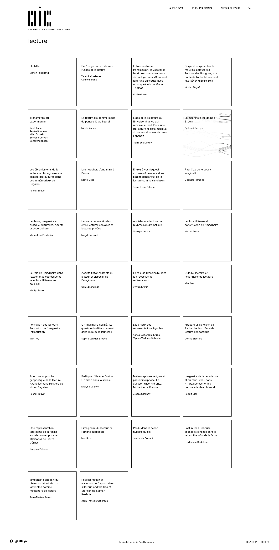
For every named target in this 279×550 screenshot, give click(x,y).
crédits (265, 542)
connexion (252, 542)
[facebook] (11, 541)
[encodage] (249, 8)
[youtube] (21, 541)
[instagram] (16, 541)
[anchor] (25, 541)
